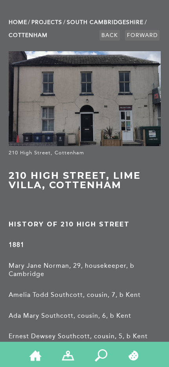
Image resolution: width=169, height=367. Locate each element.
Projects (46, 22)
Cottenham (28, 35)
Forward (142, 35)
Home (18, 22)
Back (109, 35)
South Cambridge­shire (105, 22)
